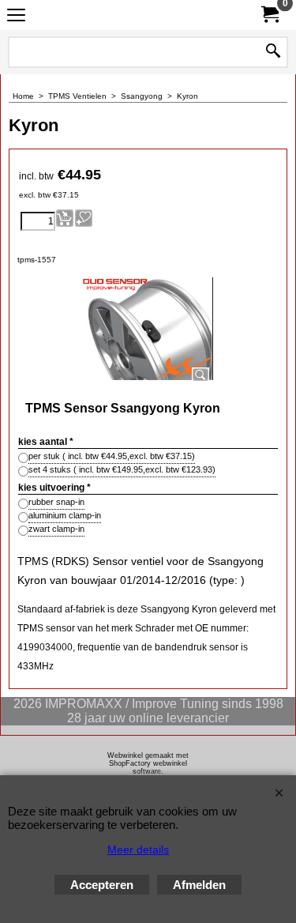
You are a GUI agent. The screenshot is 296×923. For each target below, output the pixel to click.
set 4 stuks (121, 469)
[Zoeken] (273, 52)
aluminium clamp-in (64, 515)
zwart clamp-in (56, 528)
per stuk (111, 456)
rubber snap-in (56, 502)
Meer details (138, 849)
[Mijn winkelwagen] (269, 14)
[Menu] (16, 17)
